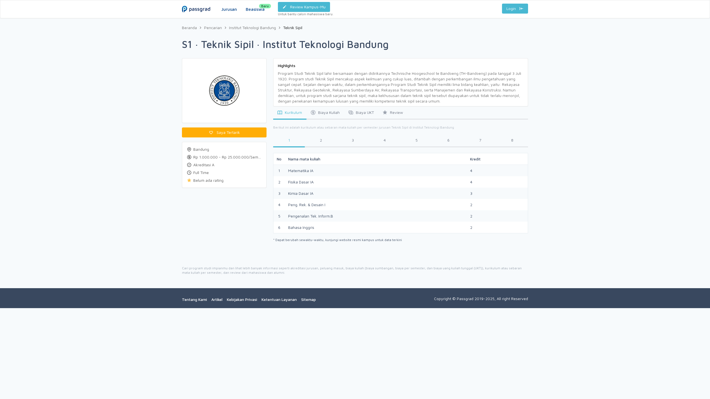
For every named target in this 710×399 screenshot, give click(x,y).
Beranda (189, 27)
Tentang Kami (194, 299)
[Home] (196, 3)
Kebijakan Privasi (242, 299)
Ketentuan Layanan (279, 299)
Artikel (216, 299)
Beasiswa (255, 8)
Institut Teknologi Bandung (252, 27)
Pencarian (213, 27)
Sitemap (308, 299)
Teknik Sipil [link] (292, 27)
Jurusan (229, 9)
